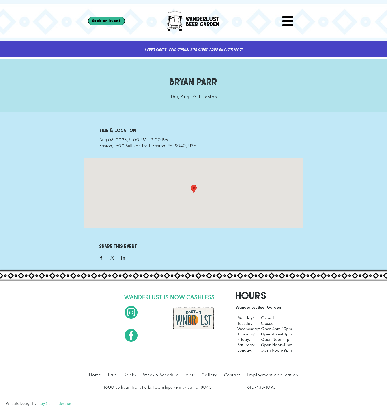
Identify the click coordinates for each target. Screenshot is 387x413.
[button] (287, 21)
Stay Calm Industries (54, 404)
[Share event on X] (112, 258)
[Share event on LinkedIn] (123, 258)
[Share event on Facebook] (101, 258)
